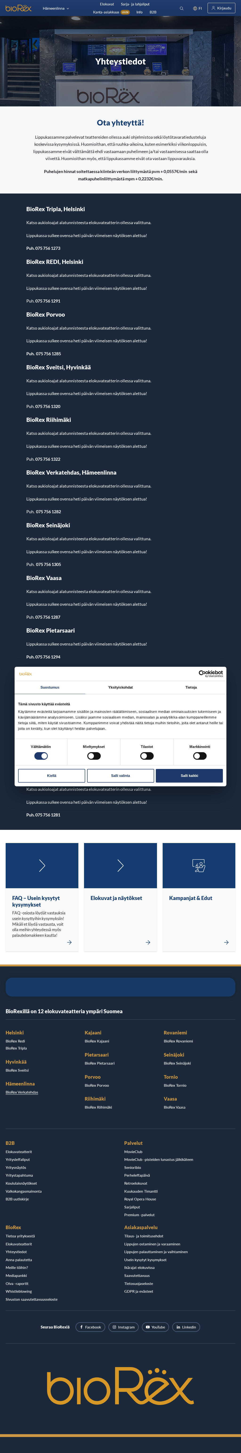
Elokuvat (107, 4)
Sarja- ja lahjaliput (135, 4)
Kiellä (51, 776)
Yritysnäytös (16, 1167)
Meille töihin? (17, 1267)
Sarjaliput (132, 1207)
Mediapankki (16, 1275)
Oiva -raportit (17, 1283)
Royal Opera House (140, 1199)
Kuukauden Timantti (141, 1191)
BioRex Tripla (16, 1048)
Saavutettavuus (137, 1275)
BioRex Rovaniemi (178, 1041)
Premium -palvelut (139, 1214)
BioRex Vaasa (174, 1107)
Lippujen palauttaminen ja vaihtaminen (156, 1251)
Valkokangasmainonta (24, 1191)
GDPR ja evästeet (138, 1291)
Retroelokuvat (135, 1183)
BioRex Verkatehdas (22, 1092)
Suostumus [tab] (50, 687)
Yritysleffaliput (18, 1159)
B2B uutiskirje (17, 1199)
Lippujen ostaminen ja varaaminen (152, 1244)
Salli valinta (120, 776)
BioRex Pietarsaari (100, 1063)
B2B (153, 12)
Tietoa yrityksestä (20, 1236)
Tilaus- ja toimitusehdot (143, 1236)
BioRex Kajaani (97, 1041)
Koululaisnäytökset (21, 1183)
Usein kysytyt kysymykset (145, 1259)
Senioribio (132, 1167)
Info (140, 12)
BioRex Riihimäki (98, 1107)
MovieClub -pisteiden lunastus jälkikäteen (158, 1159)
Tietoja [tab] (191, 687)
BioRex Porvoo (97, 1085)
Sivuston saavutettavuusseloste (31, 1299)
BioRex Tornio (175, 1085)
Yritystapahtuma (19, 1175)
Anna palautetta (19, 1259)
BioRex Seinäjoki (177, 1063)
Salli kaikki (189, 776)
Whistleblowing (19, 1291)
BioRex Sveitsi (17, 1070)
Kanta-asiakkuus (111, 12)
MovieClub (133, 1151)
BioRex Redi (15, 1041)
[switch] (94, 756)
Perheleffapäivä (137, 1175)
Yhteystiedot (16, 1251)
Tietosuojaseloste (138, 1283)
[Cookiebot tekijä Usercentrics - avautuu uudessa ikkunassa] (202, 673)
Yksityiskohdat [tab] (120, 687)
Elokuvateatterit (19, 1151)
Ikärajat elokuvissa (139, 1267)
